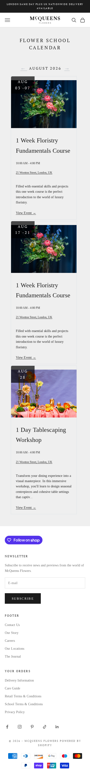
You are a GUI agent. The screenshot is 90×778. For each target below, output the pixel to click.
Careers (10, 641)
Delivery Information (19, 680)
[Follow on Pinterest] (32, 726)
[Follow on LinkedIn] (57, 726)
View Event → (26, 213)
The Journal (13, 656)
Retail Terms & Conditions (23, 696)
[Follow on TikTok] (44, 726)
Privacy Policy (15, 712)
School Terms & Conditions (24, 704)
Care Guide (12, 688)
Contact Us (12, 625)
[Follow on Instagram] (19, 726)
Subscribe (23, 598)
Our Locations (14, 648)
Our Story (11, 633)
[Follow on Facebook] (7, 726)
